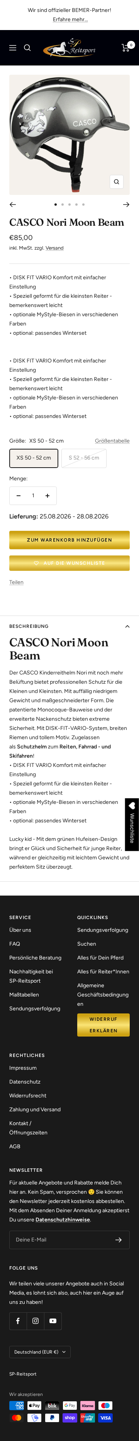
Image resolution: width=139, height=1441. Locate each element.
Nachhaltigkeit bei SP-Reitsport (31, 976)
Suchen (86, 944)
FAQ (14, 944)
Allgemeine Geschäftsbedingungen (103, 994)
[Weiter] (126, 204)
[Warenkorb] (126, 48)
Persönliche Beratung (35, 958)
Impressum (23, 1068)
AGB (14, 1146)
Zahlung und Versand (35, 1109)
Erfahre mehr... (70, 19)
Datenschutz (25, 1082)
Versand (55, 248)
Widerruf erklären (104, 1025)
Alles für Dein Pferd (100, 958)
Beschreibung (29, 626)
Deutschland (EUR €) (36, 1352)
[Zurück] (12, 204)
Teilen (16, 582)
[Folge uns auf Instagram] (35, 1321)
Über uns (20, 930)
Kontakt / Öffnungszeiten (28, 1128)
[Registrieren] (118, 1240)
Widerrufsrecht (27, 1095)
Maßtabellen (24, 994)
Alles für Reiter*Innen (103, 971)
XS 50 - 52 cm (34, 458)
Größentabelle (112, 441)
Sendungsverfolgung (34, 1008)
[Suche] (27, 47)
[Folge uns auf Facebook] (18, 1321)
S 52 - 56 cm (84, 458)
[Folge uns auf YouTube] (52, 1321)
